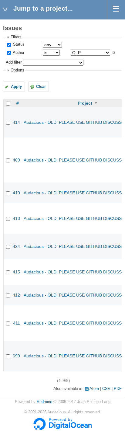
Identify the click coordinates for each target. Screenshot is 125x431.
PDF (118, 389)
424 (16, 246)
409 (16, 160)
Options (17, 70)
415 (16, 271)
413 (16, 218)
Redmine (44, 402)
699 (16, 355)
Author (18, 52)
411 (16, 323)
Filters (16, 37)
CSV (106, 389)
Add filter (14, 62)
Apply (16, 87)
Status (18, 44)
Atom (94, 389)
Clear (41, 87)
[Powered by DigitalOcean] (62, 429)
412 (16, 295)
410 (16, 192)
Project (85, 103)
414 (16, 122)
